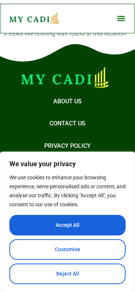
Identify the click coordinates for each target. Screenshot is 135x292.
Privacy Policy (67, 145)
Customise (67, 249)
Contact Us (68, 123)
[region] (67, 222)
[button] (121, 18)
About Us (67, 101)
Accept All (68, 225)
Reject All (67, 274)
